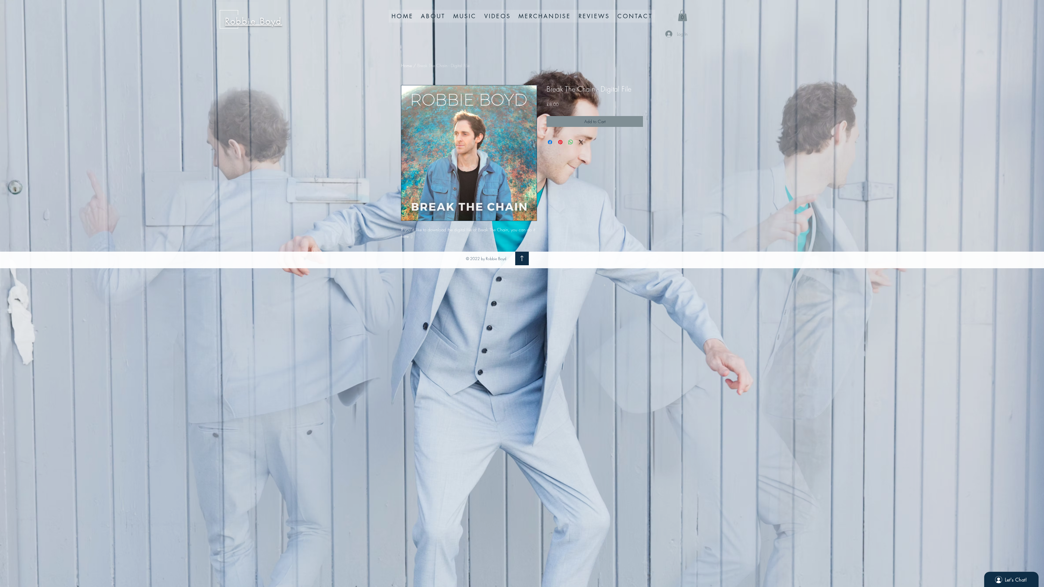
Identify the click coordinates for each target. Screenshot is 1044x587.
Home (406, 65)
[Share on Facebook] (550, 142)
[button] (682, 15)
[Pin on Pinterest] (560, 142)
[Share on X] (581, 142)
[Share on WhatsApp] (570, 142)
